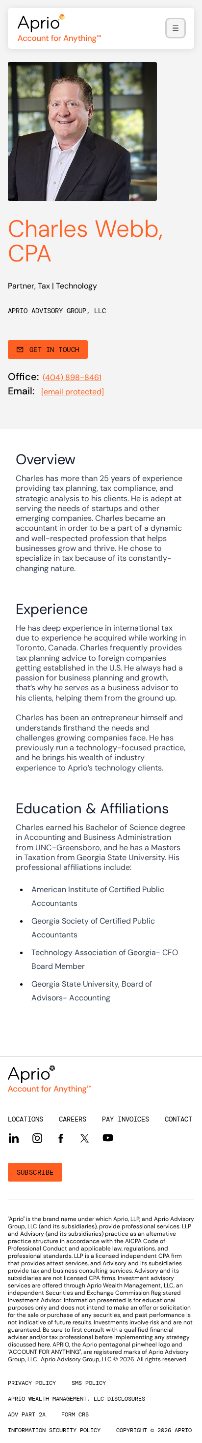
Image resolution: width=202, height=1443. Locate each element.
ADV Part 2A (27, 1414)
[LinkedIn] (14, 1138)
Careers (72, 1119)
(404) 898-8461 (72, 378)
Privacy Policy (32, 1383)
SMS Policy (89, 1383)
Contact (178, 1119)
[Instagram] (37, 1138)
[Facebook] (61, 1138)
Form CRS (75, 1414)
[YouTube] (108, 1138)
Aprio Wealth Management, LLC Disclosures (76, 1399)
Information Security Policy (54, 1430)
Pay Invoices (125, 1119)
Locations (25, 1119)
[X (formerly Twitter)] (84, 1138)
